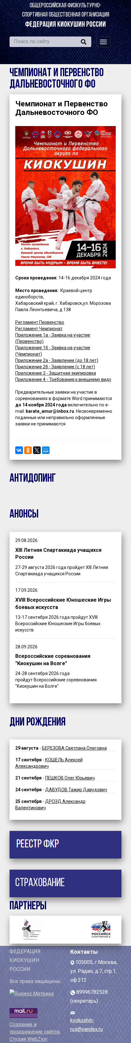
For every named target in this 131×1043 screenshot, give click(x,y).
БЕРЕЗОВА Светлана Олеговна (74, 748)
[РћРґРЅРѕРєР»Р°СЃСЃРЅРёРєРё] (28, 450)
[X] (37, 450)
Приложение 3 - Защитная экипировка (55, 373)
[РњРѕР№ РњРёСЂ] (46, 450)
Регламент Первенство (39, 322)
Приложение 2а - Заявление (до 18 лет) (56, 360)
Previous (28, 928)
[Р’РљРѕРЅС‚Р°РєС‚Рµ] (19, 450)
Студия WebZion (28, 1039)
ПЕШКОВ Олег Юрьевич (70, 777)
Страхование (40, 883)
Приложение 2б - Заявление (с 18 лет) (55, 366)
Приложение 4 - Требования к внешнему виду (63, 379)
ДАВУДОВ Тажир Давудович (76, 789)
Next (102, 928)
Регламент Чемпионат (39, 328)
